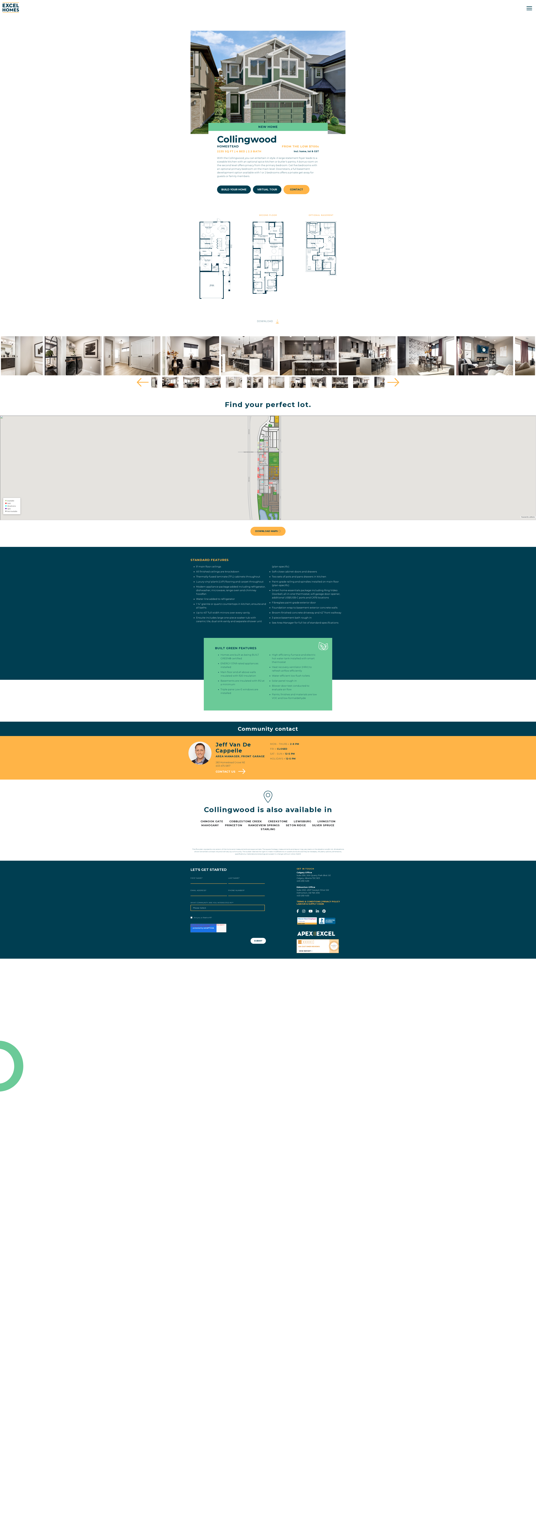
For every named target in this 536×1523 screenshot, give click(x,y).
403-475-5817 (223, 766)
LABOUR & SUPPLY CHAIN (310, 904)
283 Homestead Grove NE (230, 762)
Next (393, 382)
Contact (296, 189)
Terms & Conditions (309, 901)
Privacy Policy (331, 901)
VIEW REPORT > (305, 951)
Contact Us (226, 771)
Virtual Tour (267, 189)
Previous (142, 382)
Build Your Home (234, 189)
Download (265, 321)
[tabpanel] (132, 355)
